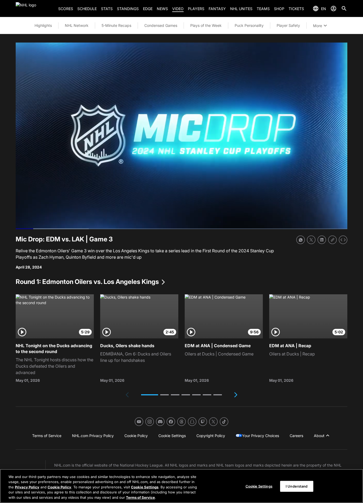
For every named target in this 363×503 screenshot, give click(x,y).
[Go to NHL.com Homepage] (35, 8)
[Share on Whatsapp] (300, 240)
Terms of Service (140, 497)
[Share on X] (311, 240)
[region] (181, 486)
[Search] (344, 8)
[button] (149, 394)
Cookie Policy (59, 487)
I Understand (297, 486)
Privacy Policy (27, 487)
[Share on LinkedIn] (322, 240)
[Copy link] (332, 240)
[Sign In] (333, 8)
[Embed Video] (343, 240)
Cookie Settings (144, 487)
